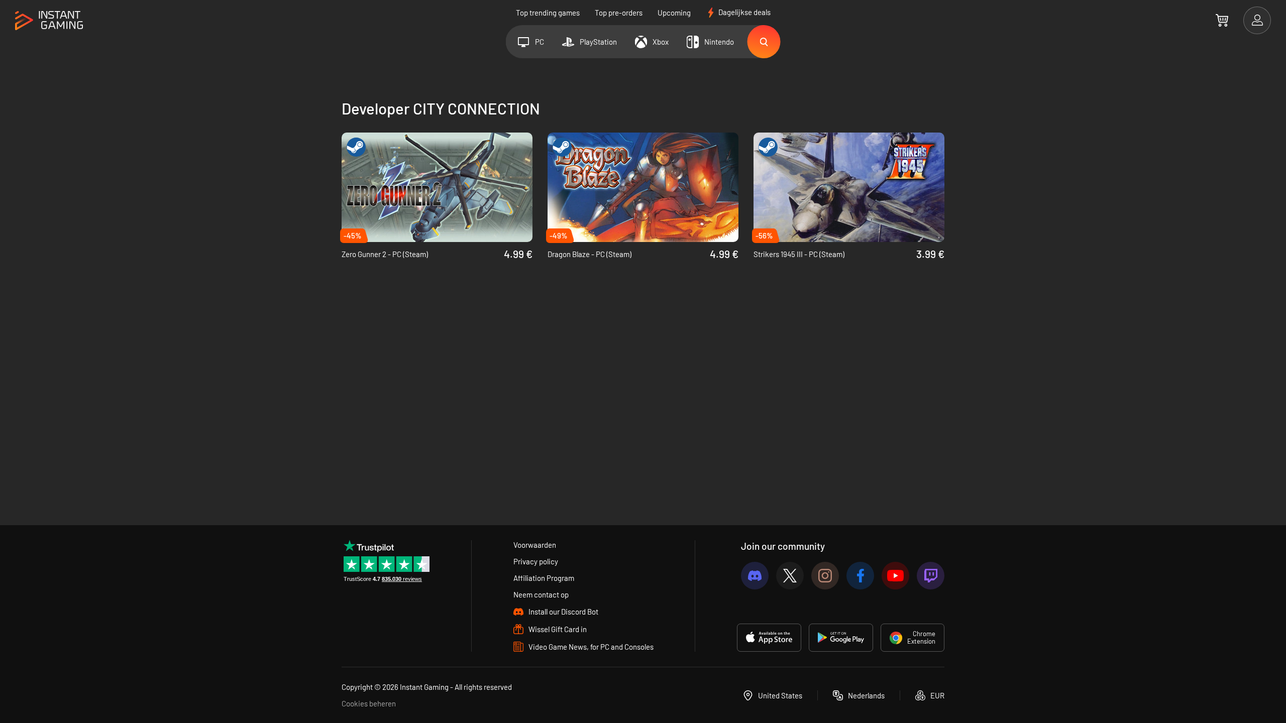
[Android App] (841, 638)
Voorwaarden (534, 544)
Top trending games (548, 12)
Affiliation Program (543, 577)
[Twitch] (930, 575)
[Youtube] (895, 575)
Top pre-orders (618, 12)
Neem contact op (541, 594)
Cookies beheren (369, 703)
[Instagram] (825, 575)
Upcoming (674, 12)
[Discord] (755, 575)
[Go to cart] (1222, 20)
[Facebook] (860, 575)
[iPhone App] (769, 638)
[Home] (49, 21)
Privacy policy (535, 561)
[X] (790, 575)
